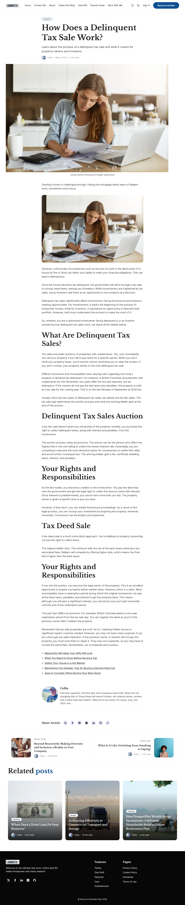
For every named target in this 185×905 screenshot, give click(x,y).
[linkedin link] (21, 880)
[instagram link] (28, 880)
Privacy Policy (130, 868)
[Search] (132, 5)
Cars (97, 881)
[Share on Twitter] (65, 722)
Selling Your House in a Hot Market (65, 663)
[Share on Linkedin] (93, 722)
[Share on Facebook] (72, 722)
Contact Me (40, 5)
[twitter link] (8, 880)
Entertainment (102, 886)
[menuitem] (28, 5)
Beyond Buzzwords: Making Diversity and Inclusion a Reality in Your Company (58, 747)
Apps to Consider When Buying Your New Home (73, 673)
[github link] (34, 880)
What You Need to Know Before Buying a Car (71, 658)
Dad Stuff (99, 872)
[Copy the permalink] (107, 722)
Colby (50, 57)
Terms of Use (130, 881)
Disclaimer (128, 877)
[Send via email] (100, 722)
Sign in (146, 5)
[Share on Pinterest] (79, 722)
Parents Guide (97, 5)
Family (98, 868)
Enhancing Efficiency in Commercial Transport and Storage (88, 824)
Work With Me (115, 5)
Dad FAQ (82, 5)
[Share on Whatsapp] (86, 722)
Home (28, 5)
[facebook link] (15, 880)
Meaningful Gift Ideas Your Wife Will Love (68, 653)
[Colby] (44, 58)
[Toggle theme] (138, 5)
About (52, 5)
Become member (166, 5)
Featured (99, 877)
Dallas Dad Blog (67, 5)
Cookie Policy (130, 872)
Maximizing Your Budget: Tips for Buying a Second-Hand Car (80, 668)
